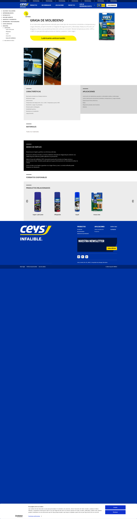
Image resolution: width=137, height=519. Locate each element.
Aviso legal (22, 266)
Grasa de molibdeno (11, 38)
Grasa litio (8, 36)
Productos (33, 5)
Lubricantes (7, 27)
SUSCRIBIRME (112, 5)
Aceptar (115, 507)
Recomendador (80, 231)
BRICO (103, 5)
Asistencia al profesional (83, 233)
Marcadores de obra (9, 40)
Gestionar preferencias (34, 516)
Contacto (113, 229)
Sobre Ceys (113, 226)
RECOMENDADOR (46, 5)
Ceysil (7, 33)
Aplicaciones (60, 5)
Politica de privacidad (32, 266)
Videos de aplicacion (99, 229)
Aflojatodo (8, 31)
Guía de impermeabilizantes (85, 5)
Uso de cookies (42, 266)
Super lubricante (10, 29)
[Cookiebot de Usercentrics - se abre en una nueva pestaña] (19, 516)
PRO (99, 5)
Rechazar (115, 512)
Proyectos (71, 5)
